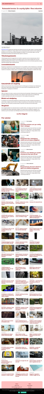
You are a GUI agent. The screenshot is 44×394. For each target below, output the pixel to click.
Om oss (29, 387)
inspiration (40, 11)
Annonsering (29, 385)
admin (28, 135)
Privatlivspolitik (23, 392)
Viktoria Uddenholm (30, 163)
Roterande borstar (4, 49)
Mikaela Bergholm (11, 11)
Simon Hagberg (29, 121)
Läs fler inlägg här (22, 114)
